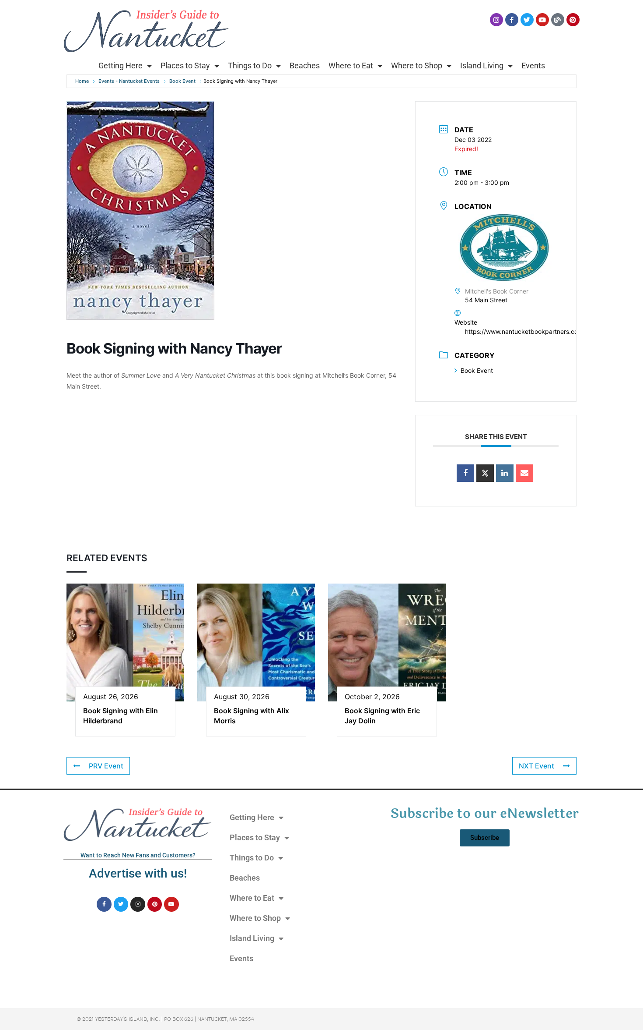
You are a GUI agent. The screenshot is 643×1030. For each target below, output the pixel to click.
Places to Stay (185, 65)
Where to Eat (350, 65)
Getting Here (120, 65)
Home (82, 81)
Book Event (182, 81)
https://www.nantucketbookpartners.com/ (525, 331)
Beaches (305, 65)
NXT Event (536, 765)
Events (533, 65)
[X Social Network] (485, 473)
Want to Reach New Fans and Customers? (138, 855)
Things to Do (250, 65)
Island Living (481, 65)
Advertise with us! (138, 873)
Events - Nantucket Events (129, 81)
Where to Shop (416, 65)
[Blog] (557, 19)
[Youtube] (542, 19)
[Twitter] (527, 19)
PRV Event (106, 765)
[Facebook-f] (511, 19)
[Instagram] (496, 19)
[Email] (524, 473)
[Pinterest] (573, 19)
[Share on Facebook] (465, 473)
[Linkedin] (505, 473)
